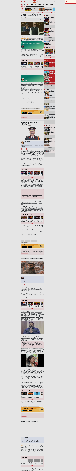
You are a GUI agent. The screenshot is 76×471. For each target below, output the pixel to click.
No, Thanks (68, 3)
